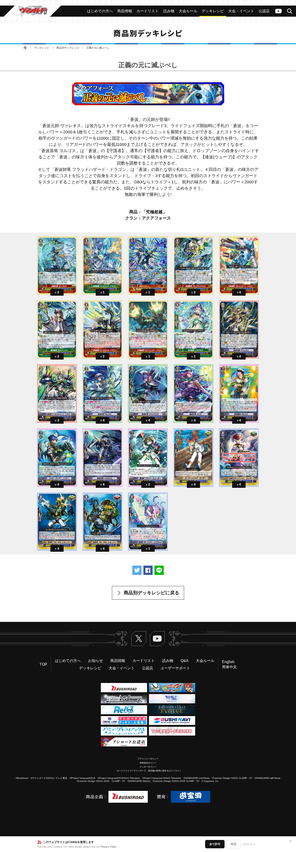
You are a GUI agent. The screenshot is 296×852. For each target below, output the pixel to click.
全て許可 (214, 844)
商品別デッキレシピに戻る (151, 592)
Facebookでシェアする (148, 570)
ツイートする (137, 570)
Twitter (138, 638)
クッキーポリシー (148, 767)
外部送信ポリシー (148, 763)
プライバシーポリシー (148, 759)
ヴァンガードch (278, 11)
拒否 (233, 844)
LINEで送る (159, 570)
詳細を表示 (249, 844)
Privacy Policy (109, 846)
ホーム (25, 48)
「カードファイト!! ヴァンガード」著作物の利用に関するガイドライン (148, 771)
